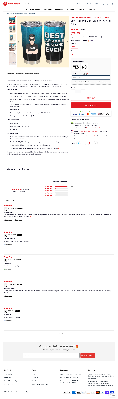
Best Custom (12, 392)
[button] (48, 9)
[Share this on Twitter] (78, 143)
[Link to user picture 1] (8, 223)
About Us (34, 374)
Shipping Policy (8, 377)
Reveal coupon (87, 355)
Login (107, 4)
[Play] (43, 42)
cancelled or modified (89, 136)
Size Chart (35, 381)
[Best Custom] (11, 4)
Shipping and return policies (80, 119)
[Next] (67, 42)
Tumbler (74, 46)
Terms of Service (8, 384)
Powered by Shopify (22, 392)
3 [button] (59, 333)
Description (10, 73)
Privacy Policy (8, 374)
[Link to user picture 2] (18, 223)
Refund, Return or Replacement (89, 131)
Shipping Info (19, 73)
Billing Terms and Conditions (40, 384)
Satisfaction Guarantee (32, 73)
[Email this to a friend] (96, 143)
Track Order (88, 4)
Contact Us (35, 377)
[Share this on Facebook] (84, 143)
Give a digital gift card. (93, 128)
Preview (91, 98)
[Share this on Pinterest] (90, 143)
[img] (8, 205)
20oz (73, 54)
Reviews (79, 4)
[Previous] (18, 42)
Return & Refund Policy (10, 381)
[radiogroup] (91, 67)
